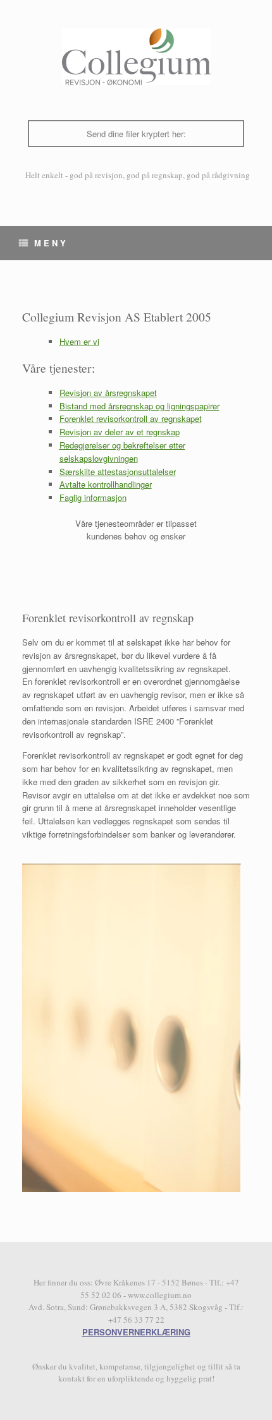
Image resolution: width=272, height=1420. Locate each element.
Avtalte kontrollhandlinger (105, 484)
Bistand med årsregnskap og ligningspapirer (139, 406)
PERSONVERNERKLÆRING (136, 1332)
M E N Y (50, 243)
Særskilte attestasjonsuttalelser (117, 472)
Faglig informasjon (93, 497)
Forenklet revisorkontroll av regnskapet (130, 418)
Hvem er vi (79, 341)
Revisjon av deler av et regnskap (119, 432)
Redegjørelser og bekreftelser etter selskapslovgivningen (122, 451)
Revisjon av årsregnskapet (108, 393)
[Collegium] (136, 56)
